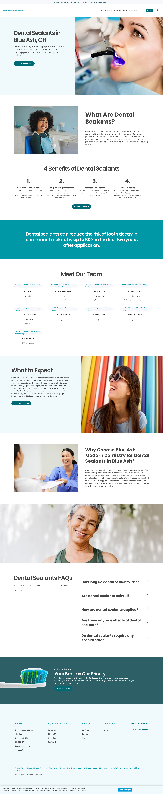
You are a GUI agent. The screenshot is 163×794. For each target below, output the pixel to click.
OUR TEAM (98, 11)
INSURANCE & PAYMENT (58, 724)
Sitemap (18, 771)
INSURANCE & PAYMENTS (122, 11)
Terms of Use (53, 768)
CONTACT (19, 724)
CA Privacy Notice (90, 768)
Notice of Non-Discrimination (71, 768)
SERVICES (107, 11)
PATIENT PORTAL (111, 724)
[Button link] (158, 10)
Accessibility (134, 768)
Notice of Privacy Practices (37, 768)
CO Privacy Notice (105, 768)
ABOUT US (137, 11)
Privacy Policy (20, 768)
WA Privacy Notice (121, 768)
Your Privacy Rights (125, 790)
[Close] (160, 789)
